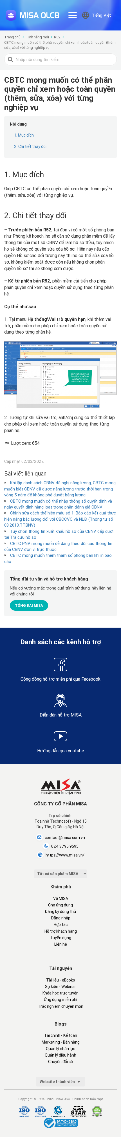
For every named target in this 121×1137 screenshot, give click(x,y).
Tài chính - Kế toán (60, 1035)
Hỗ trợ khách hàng (60, 931)
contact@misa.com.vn (65, 837)
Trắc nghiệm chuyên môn (60, 1006)
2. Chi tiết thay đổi (30, 146)
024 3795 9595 (65, 846)
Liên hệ (60, 944)
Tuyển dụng (60, 937)
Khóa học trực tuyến (60, 993)
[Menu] (72, 15)
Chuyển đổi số (60, 1061)
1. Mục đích (24, 135)
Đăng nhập (60, 918)
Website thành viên (58, 1081)
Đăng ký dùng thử (60, 911)
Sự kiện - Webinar (60, 986)
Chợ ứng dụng (60, 905)
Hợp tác (61, 924)
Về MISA (60, 898)
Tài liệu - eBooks (60, 980)
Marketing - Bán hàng (61, 1042)
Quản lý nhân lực (60, 1048)
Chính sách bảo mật (87, 1099)
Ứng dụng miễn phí (60, 999)
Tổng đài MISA (29, 605)
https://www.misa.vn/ (65, 855)
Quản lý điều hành (60, 1055)
